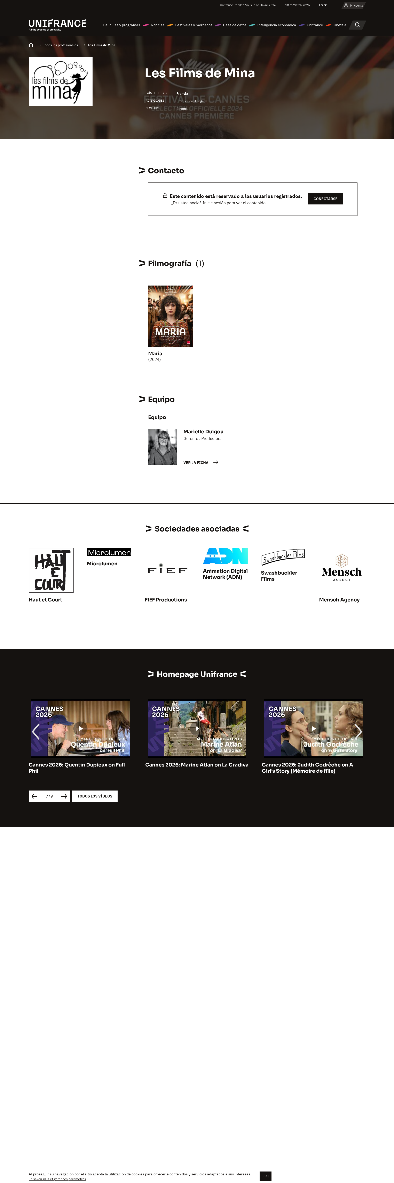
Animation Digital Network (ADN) (225, 574)
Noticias (158, 25)
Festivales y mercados (193, 25)
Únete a (340, 25)
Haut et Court (45, 600)
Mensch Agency (339, 600)
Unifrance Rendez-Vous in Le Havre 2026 (248, 5)
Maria (155, 354)
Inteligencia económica (276, 25)
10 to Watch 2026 (297, 5)
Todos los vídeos (94, 796)
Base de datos (234, 25)
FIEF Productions (166, 600)
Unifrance (315, 25)
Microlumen (102, 564)
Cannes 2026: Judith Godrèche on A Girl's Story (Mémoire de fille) (264, 768)
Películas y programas (121, 25)
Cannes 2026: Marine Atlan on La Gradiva (153, 765)
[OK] (265, 1176)
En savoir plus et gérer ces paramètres (57, 1179)
